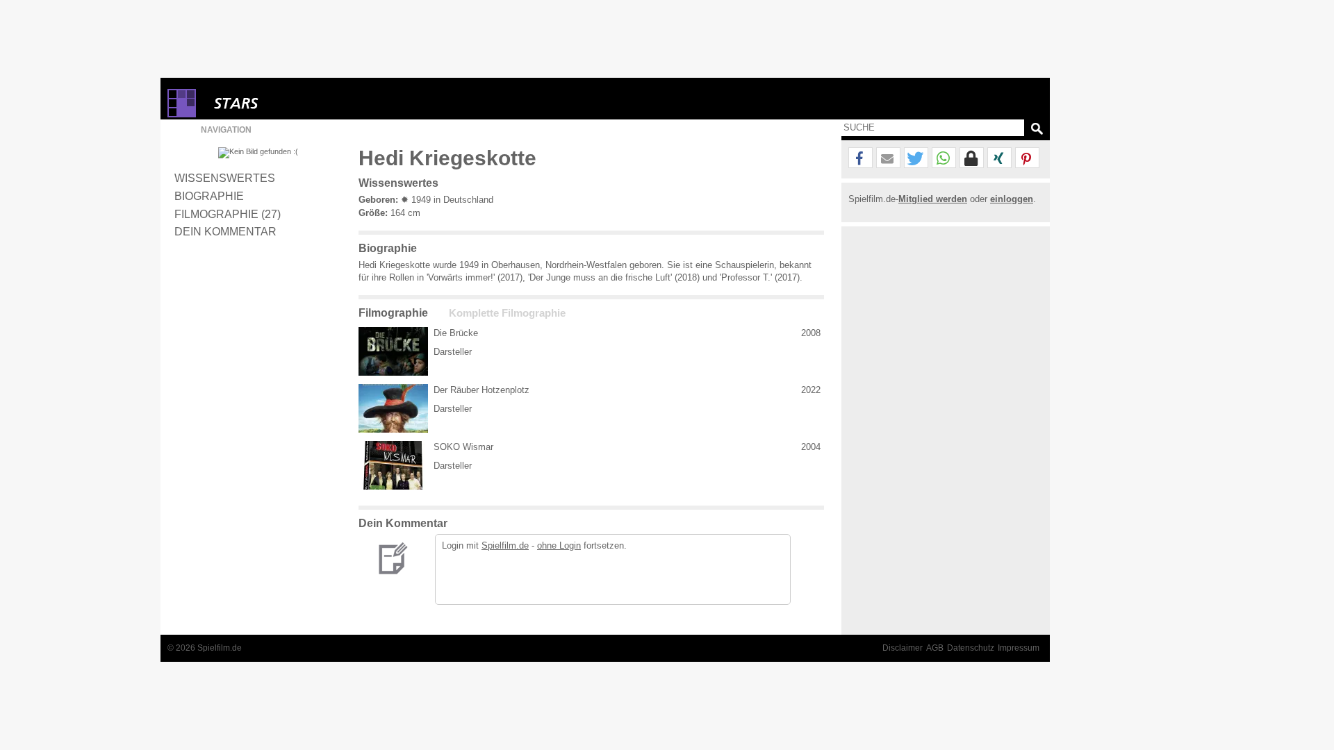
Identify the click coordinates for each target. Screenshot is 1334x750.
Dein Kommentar (225, 231)
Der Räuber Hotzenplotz (481, 390)
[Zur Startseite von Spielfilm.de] (181, 114)
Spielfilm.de (505, 545)
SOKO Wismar (463, 447)
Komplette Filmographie (507, 313)
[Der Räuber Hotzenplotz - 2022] (393, 408)
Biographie (209, 196)
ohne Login (559, 545)
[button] (860, 158)
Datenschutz (970, 648)
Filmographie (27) (227, 214)
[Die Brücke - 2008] (393, 351)
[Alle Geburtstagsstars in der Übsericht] (285, 103)
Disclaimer (902, 648)
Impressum (1018, 648)
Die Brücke (456, 333)
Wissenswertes (224, 178)
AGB (935, 648)
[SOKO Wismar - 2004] (393, 465)
